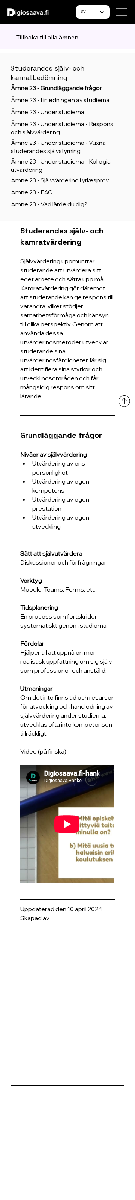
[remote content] (67, 825)
